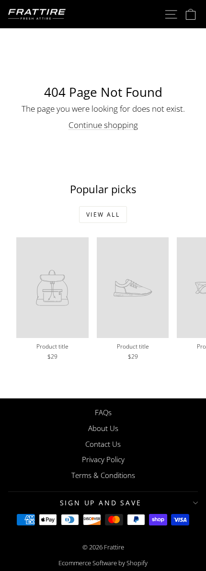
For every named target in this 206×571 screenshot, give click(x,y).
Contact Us (103, 444)
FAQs (103, 412)
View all (103, 214)
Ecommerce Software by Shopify (103, 563)
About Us (103, 428)
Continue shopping (103, 124)
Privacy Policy (103, 459)
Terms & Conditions (103, 475)
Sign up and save (101, 502)
